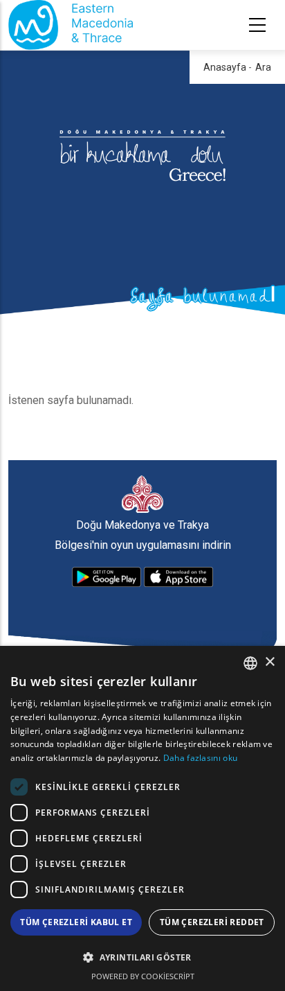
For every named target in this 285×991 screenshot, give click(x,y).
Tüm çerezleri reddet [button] (212, 922)
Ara (263, 67)
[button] (142, 957)
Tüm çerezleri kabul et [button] (76, 922)
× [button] (269, 662)
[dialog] (142, 818)
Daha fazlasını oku (200, 758)
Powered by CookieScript (142, 976)
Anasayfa (224, 67)
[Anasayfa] (70, 25)
